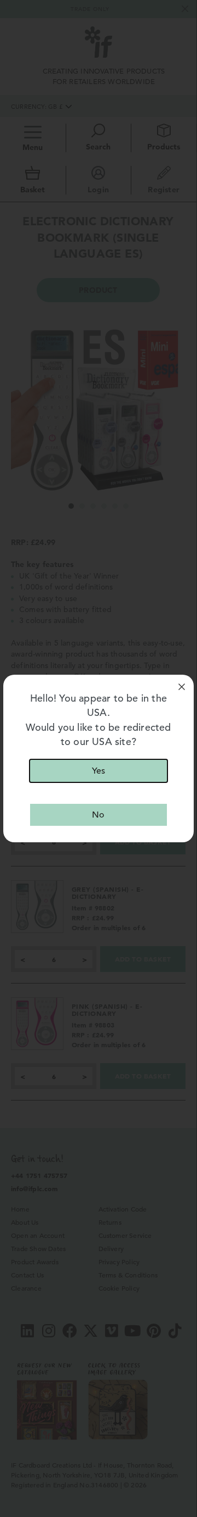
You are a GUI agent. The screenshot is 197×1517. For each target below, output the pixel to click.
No (98, 814)
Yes (99, 770)
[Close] (182, 687)
